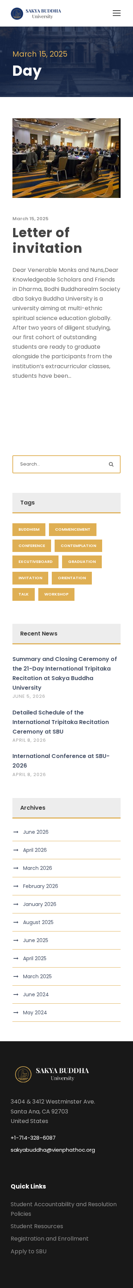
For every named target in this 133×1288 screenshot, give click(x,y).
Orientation (72, 578)
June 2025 (35, 940)
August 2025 (38, 922)
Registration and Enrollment (50, 1239)
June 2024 (36, 994)
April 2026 (35, 850)
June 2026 (36, 832)
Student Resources (37, 1226)
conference (31, 545)
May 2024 (35, 1012)
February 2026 (40, 886)
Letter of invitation (47, 240)
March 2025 (37, 976)
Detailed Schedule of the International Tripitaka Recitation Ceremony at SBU (60, 722)
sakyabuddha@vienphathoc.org (53, 1149)
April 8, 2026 (29, 740)
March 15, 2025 (30, 218)
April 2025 (34, 958)
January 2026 (39, 904)
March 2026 (37, 868)
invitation (30, 578)
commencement (72, 529)
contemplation (78, 545)
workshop (56, 594)
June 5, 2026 (28, 696)
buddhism (28, 529)
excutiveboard (35, 561)
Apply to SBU (28, 1251)
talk (23, 594)
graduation (82, 561)
